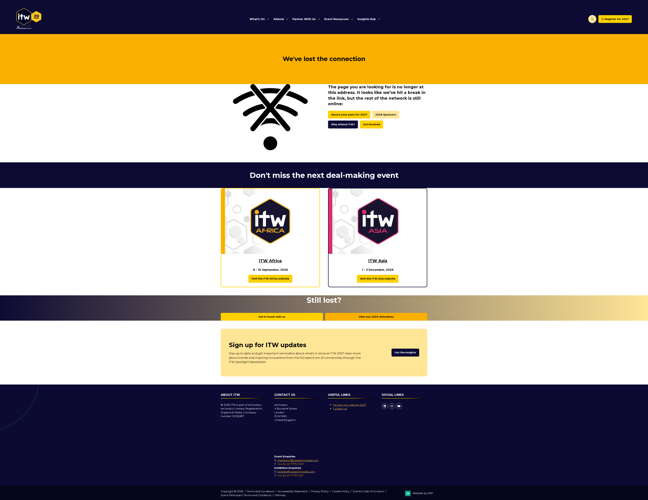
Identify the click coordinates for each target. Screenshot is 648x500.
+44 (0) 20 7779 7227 (290, 464)
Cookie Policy (340, 491)
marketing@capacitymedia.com (297, 460)
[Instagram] (392, 406)
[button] (592, 19)
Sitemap (280, 495)
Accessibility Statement (293, 491)
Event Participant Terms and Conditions (246, 495)
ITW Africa (270, 260)
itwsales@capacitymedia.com (296, 471)
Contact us (340, 408)
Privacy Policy (320, 491)
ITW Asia (377, 260)
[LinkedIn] (385, 406)
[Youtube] (399, 406)
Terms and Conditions (260, 491)
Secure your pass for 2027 (349, 404)
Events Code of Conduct (368, 491)
